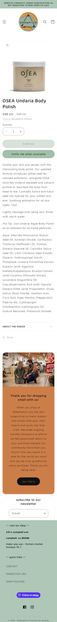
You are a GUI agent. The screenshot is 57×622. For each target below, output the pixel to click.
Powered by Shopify (39, 620)
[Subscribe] (44, 513)
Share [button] (10, 337)
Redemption (23, 620)
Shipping (7, 119)
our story (28, 481)
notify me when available (28, 154)
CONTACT (12, 566)
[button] (4, 22)
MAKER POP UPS (16, 573)
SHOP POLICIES (15, 581)
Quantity (7, 124)
